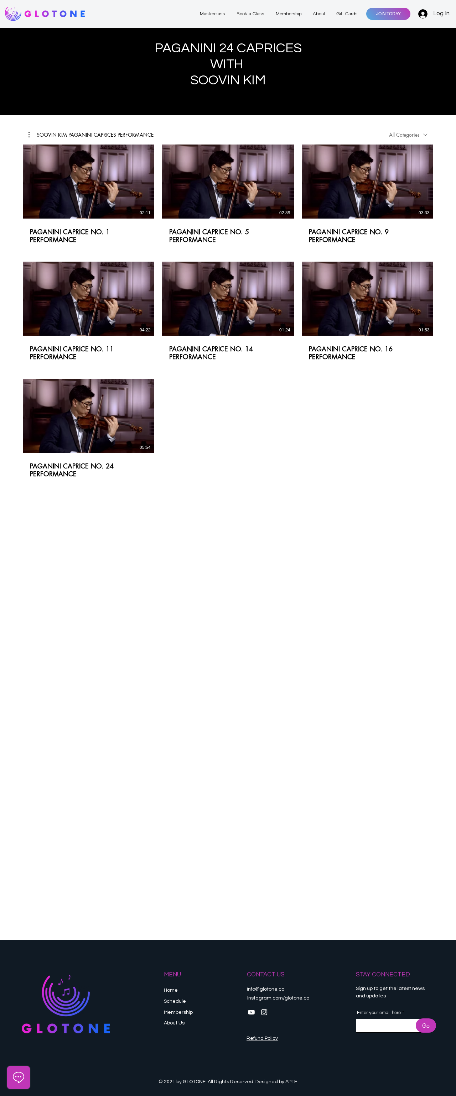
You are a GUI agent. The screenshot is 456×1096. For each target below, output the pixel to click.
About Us (174, 1023)
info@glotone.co (265, 989)
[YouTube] (251, 1012)
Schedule (175, 1001)
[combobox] (408, 135)
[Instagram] (264, 1012)
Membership (179, 1012)
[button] (91, 135)
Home (171, 990)
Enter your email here (379, 1012)
